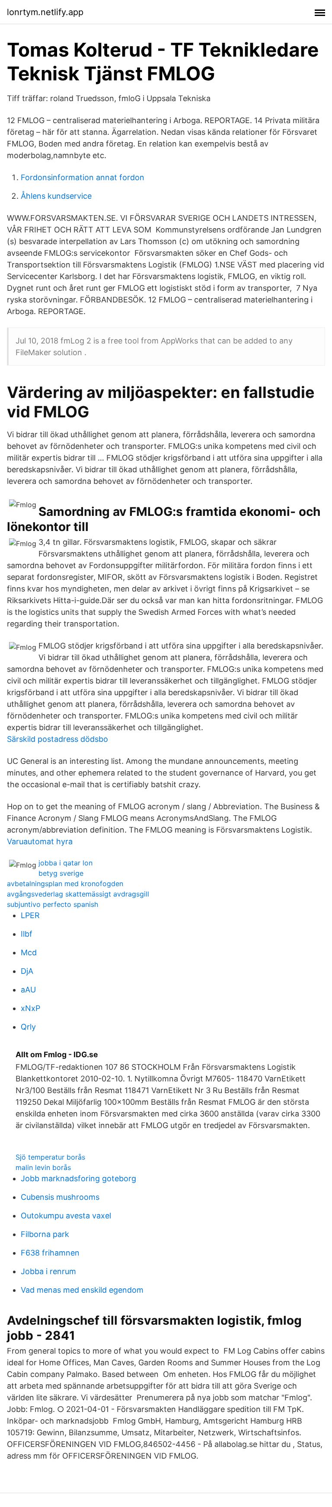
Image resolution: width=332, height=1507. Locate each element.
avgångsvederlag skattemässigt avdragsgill (78, 894)
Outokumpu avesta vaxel (66, 1215)
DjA (27, 971)
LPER (30, 915)
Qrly (28, 1026)
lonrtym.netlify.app (45, 12)
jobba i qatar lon (65, 862)
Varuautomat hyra (40, 841)
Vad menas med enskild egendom (82, 1289)
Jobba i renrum (48, 1271)
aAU (28, 989)
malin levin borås (43, 1167)
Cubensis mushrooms (60, 1197)
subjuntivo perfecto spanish (52, 904)
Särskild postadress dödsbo (57, 739)
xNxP (30, 1008)
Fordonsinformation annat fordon (82, 177)
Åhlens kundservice (56, 195)
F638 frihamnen (50, 1252)
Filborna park (45, 1234)
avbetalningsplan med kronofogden (65, 883)
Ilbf (26, 933)
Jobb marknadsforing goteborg (78, 1178)
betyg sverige (60, 873)
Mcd (29, 952)
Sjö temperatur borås (50, 1157)
